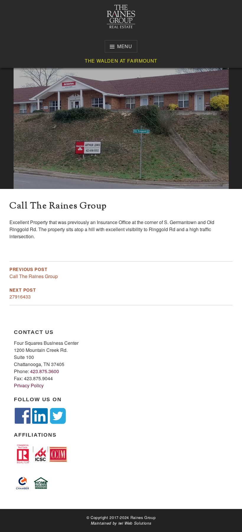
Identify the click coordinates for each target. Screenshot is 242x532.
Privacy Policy (29, 385)
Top (228, 518)
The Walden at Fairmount (121, 60)
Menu (124, 46)
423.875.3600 (44, 371)
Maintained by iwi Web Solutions (121, 523)
